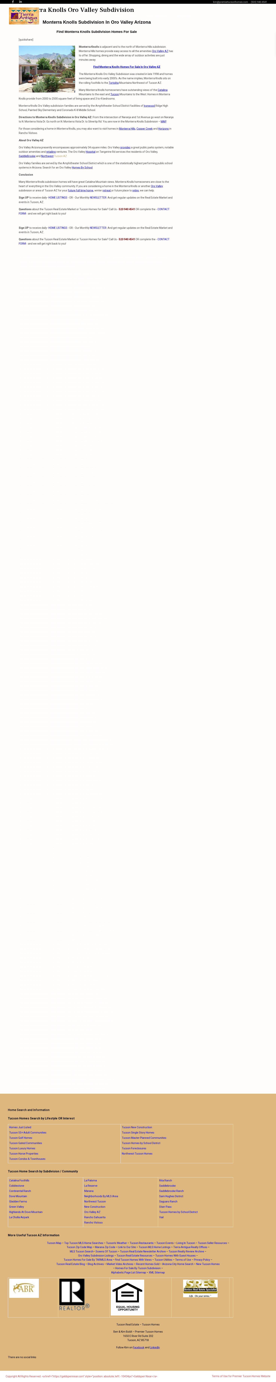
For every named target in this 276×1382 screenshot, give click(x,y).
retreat (107, 190)
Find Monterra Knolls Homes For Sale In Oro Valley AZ (126, 66)
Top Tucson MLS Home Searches (83, 1243)
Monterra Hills (127, 128)
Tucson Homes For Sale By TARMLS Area (88, 1259)
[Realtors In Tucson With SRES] (200, 1288)
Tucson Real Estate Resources (134, 1255)
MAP (164, 121)
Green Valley (16, 1206)
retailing (51, 151)
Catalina (162, 89)
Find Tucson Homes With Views (133, 1259)
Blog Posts (184, 16)
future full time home (80, 190)
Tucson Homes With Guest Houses (175, 1255)
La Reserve (90, 1185)
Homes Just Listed (20, 1127)
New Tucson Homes (208, 1264)
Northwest (47, 156)
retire (135, 190)
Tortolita (114, 82)
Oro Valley (157, 186)
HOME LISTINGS (57, 197)
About (133, 16)
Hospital (90, 151)
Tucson (114, 94)
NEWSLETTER (98, 197)
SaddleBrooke (27, 156)
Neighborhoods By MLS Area (101, 1196)
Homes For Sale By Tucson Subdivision (138, 1268)
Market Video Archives (120, 1264)
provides (125, 147)
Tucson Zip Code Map (79, 1247)
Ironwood (149, 105)
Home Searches (157, 16)
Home (119, 16)
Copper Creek (144, 128)
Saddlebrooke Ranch (171, 1190)
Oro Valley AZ (160, 51)
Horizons (163, 128)
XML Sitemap (157, 1272)
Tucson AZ (60, 156)
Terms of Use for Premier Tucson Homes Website (241, 1376)
